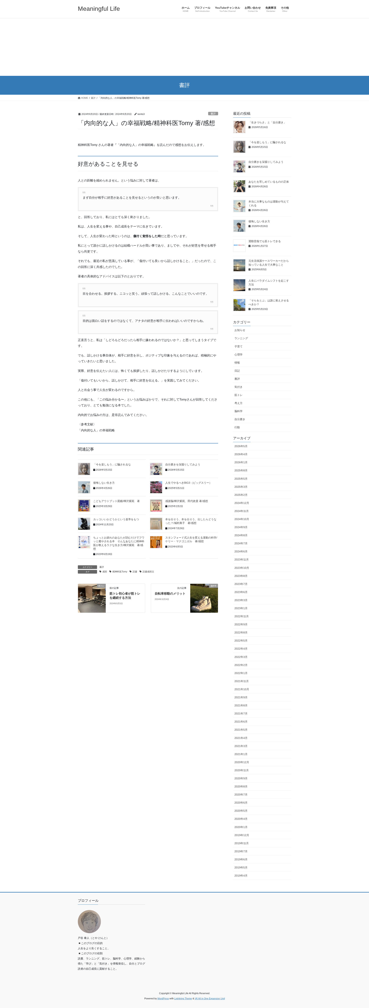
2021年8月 (241, 705)
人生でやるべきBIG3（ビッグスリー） (188, 482)
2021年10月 (241, 689)
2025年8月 (241, 470)
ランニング (241, 338)
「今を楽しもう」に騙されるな (112, 464)
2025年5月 (241, 478)
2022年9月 (241, 624)
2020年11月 (241, 770)
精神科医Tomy (119, 571)
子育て (238, 346)
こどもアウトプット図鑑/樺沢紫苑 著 (116, 501)
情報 (237, 362)
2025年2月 (241, 494)
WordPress (163, 998)
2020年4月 (241, 818)
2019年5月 (241, 867)
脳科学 (238, 411)
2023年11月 (241, 559)
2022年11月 (241, 616)
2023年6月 (241, 592)
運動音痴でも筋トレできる (264, 241)
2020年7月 (241, 794)
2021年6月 (241, 721)
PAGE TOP (357, 974)
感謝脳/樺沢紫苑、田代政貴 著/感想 (186, 501)
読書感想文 (148, 571)
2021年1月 (241, 754)
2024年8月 (241, 535)
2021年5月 (241, 729)
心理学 (238, 354)
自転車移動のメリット (170, 593)
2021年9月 (241, 697)
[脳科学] (204, 598)
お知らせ (239, 330)
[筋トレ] (92, 598)
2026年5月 (241, 446)
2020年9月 (241, 778)
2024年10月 (241, 519)
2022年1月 (241, 673)
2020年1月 (241, 827)
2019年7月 (241, 851)
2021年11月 (241, 681)
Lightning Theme (183, 998)
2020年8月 (241, 786)
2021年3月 (241, 746)
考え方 (238, 403)
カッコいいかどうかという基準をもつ (116, 519)
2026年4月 (241, 454)
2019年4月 (241, 875)
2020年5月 (241, 810)
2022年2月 (241, 665)
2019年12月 (241, 835)
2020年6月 (241, 802)
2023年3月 (241, 600)
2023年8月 (241, 575)
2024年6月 (241, 551)
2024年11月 (241, 511)
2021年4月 (241, 737)
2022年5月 (241, 640)
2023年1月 (241, 608)
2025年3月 (241, 486)
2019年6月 (241, 859)
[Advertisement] (184, 47)
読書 (135, 571)
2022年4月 (241, 648)
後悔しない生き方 (104, 482)
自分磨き (239, 419)
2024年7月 (241, 543)
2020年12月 (241, 762)
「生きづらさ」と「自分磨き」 (267, 122)
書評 (213, 113)
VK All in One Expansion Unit (210, 998)
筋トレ (238, 395)
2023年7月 (241, 584)
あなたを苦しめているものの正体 (268, 181)
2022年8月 (241, 632)
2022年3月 (241, 656)
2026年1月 (241, 462)
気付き (238, 386)
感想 (104, 571)
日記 (237, 370)
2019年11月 (241, 843)
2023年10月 (241, 567)
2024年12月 (241, 502)
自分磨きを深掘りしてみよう (182, 464)
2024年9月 (241, 527)
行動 (237, 427)
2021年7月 (241, 713)
